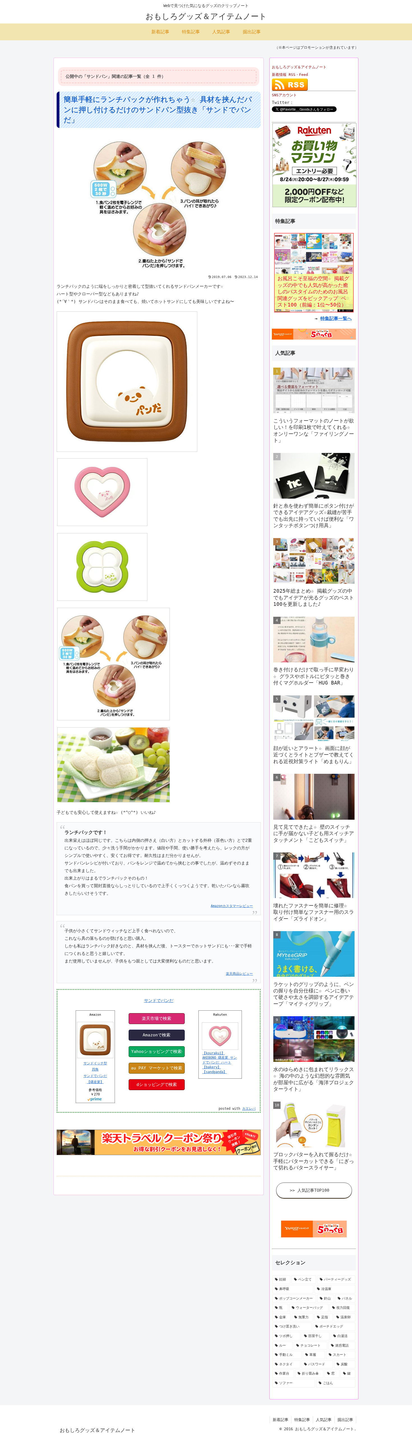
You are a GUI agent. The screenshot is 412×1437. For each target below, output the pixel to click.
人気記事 (324, 1419)
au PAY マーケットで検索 (156, 1068)
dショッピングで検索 (156, 1084)
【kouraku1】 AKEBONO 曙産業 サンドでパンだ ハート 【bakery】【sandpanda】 (219, 1062)
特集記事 (302, 1419)
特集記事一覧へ (336, 318)
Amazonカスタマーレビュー (232, 906)
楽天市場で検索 (156, 1018)
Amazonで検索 (156, 1035)
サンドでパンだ (158, 1000)
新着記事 (280, 1419)
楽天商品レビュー (239, 974)
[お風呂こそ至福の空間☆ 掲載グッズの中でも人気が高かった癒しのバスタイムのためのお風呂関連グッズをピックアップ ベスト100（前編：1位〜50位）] (314, 272)
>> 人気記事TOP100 (309, 1190)
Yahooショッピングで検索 (156, 1051)
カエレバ (249, 1109)
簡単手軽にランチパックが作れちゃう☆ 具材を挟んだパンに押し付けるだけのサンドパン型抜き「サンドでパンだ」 (158, 109)
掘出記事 (345, 1419)
